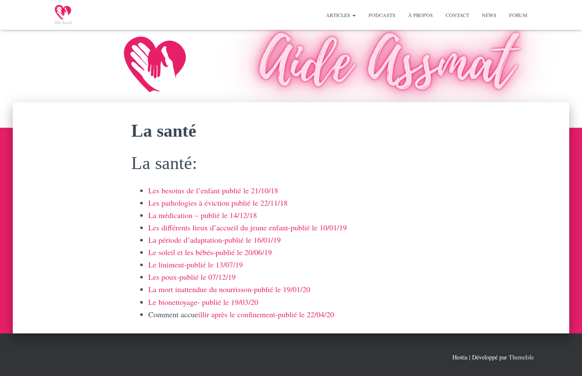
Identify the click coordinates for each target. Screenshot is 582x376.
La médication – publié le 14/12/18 (202, 215)
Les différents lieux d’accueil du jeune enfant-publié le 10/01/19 (247, 227)
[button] (354, 14)
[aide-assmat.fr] (63, 15)
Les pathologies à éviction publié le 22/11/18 (218, 203)
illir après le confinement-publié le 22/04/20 (266, 314)
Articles (339, 14)
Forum (518, 14)
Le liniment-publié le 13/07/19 (195, 264)
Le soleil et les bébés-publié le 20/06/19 (210, 252)
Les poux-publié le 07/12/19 (192, 277)
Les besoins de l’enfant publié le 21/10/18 (213, 190)
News (489, 14)
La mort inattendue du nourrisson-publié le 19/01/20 (229, 289)
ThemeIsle (521, 357)
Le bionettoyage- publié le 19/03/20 (203, 302)
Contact (457, 14)
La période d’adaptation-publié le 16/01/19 (214, 240)
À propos (420, 14)
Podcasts (382, 14)
